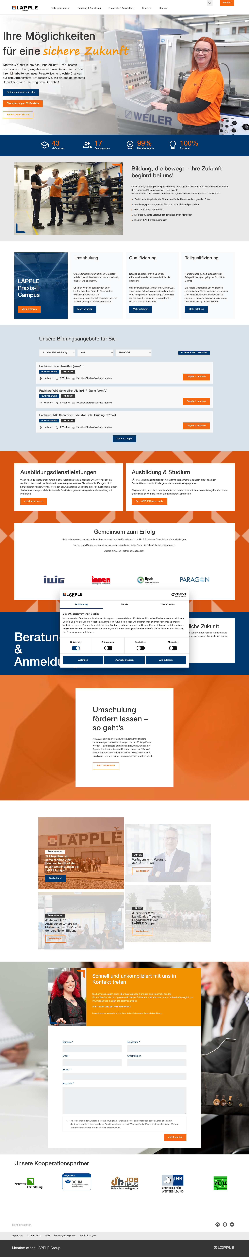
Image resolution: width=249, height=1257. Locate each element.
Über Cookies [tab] (168, 604)
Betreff (67, 1070)
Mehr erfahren (29, 309)
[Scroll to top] (242, 1240)
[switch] (108, 648)
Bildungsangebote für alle (21, 92)
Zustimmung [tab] (81, 604)
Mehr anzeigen (124, 439)
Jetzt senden (175, 1137)
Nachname (133, 1042)
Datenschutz (34, 1236)
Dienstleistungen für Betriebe (23, 104)
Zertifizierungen (88, 1236)
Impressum (17, 1236)
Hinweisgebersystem (65, 1236)
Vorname (68, 1042)
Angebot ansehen (196, 377)
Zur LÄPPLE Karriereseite (149, 501)
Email (66, 1056)
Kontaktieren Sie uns (18, 115)
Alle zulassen (166, 660)
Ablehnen (83, 660)
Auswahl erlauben (124, 660)
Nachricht (68, 1084)
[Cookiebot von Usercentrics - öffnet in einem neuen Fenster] (173, 595)
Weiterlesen (55, 878)
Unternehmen (134, 1056)
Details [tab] (124, 604)
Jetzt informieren (33, 501)
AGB (47, 1236)
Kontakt (227, 3)
